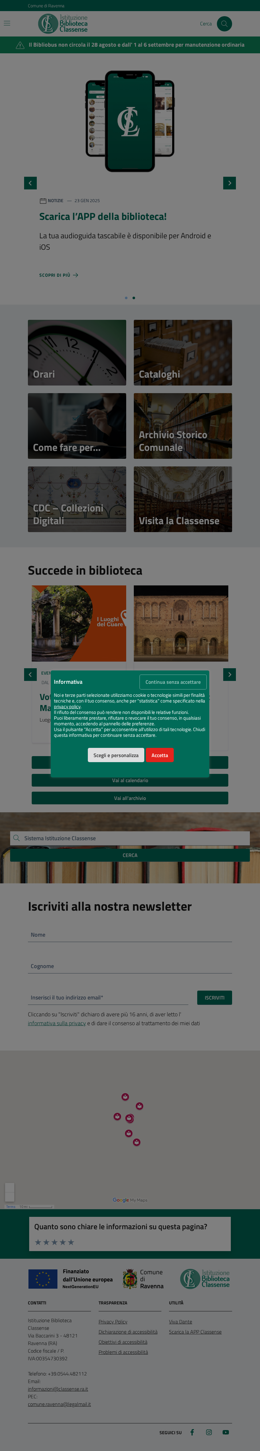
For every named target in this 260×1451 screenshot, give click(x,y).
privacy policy (67, 706)
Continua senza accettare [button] (173, 682)
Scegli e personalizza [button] (116, 755)
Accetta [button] (160, 755)
